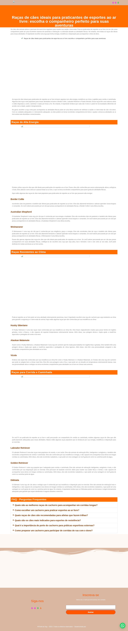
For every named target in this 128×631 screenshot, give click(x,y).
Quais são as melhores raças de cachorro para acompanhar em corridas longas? (56, 505)
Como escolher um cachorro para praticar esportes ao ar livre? (47, 510)
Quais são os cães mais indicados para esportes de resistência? (48, 520)
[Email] (41, 608)
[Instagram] (113, 2)
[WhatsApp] (118, 2)
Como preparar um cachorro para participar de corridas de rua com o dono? (54, 530)
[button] (64, 505)
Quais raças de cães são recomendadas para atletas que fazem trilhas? (51, 515)
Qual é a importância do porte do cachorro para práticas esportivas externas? (54, 525)
